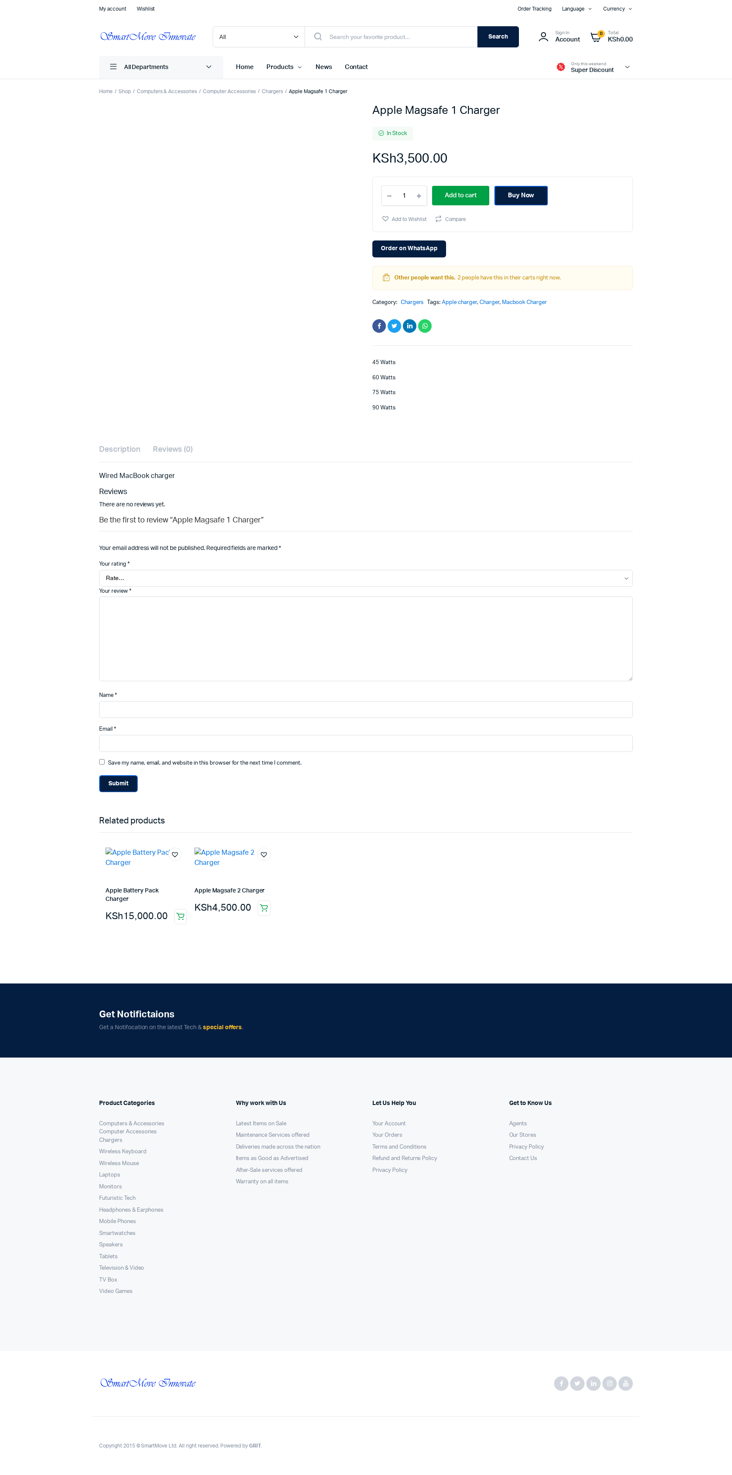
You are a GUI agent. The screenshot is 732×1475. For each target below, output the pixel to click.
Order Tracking (535, 8)
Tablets (108, 1257)
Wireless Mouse (119, 1163)
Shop (125, 91)
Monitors (110, 1187)
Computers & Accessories (167, 91)
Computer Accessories (229, 91)
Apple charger (459, 302)
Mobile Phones (117, 1221)
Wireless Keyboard (123, 1152)
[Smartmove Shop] (147, 37)
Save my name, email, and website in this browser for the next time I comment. (205, 763)
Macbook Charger (524, 302)
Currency (614, 8)
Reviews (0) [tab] (173, 449)
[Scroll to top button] (713, 1456)
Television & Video (121, 1268)
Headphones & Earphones (131, 1210)
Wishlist (146, 8)
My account (112, 8)
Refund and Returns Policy (404, 1158)
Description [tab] (119, 449)
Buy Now (521, 195)
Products (280, 67)
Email (107, 729)
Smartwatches (117, 1233)
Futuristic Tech (117, 1198)
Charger (489, 302)
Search (498, 37)
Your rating (114, 564)
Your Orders (387, 1135)
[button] (404, 218)
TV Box (108, 1280)
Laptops (109, 1175)
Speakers (111, 1245)
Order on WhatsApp (409, 248)
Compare (455, 219)
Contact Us (523, 1158)
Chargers (272, 91)
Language (573, 8)
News (324, 67)
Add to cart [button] (180, 916)
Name (108, 695)
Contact (356, 67)
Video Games (116, 1291)
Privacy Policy (390, 1170)
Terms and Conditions (399, 1147)
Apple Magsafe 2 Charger (229, 891)
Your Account (389, 1124)
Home (245, 67)
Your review (115, 591)
